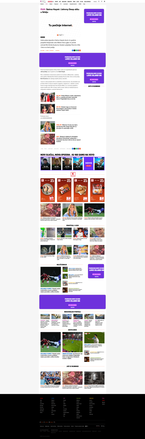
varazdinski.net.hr (72, 431)
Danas (41, 398)
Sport (56, 1)
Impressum (42, 426)
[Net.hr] (103, 426)
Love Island (66, 4)
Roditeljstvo (78, 412)
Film (46, 4)
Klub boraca (53, 403)
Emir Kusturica (62, 148)
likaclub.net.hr (53, 432)
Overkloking (91, 407)
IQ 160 (81, 1)
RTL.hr (41, 431)
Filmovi (45, 148)
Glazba (51, 4)
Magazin (64, 1)
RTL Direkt (41, 407)
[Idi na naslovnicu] (43, 2)
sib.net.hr (60, 431)
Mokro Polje (69, 148)
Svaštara (90, 410)
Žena (74, 1)
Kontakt (72, 426)
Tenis (52, 408)
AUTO (78, 1)
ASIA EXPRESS (87, 1)
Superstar (64, 410)
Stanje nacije (42, 408)
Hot (60, 1)
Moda (77, 408)
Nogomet (52, 400)
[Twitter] (74, 50)
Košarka (52, 407)
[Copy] (80, 50)
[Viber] (78, 50)
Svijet (41, 401)
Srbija (42, 148)
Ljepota (78, 405)
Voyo (84, 4)
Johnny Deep (56, 148)
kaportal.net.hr (65, 431)
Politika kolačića (60, 426)
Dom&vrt (78, 401)
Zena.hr (44, 431)
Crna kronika (42, 403)
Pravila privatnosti (67, 426)
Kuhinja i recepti (79, 403)
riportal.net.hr (78, 431)
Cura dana (90, 401)
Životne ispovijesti (79, 416)
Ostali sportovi (53, 410)
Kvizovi (90, 412)
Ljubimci (78, 407)
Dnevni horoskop (92, 403)
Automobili (78, 417)
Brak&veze (78, 400)
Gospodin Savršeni (73, 4)
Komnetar (90, 405)
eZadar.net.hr (94, 431)
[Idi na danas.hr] (51, 1)
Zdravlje (78, 414)
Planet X (90, 408)
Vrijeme (41, 412)
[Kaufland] (72, 174)
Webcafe (69, 1)
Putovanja (78, 410)
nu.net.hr (99, 431)
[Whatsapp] (76, 50)
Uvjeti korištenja (53, 426)
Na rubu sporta (53, 405)
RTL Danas (41, 405)
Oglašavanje (47, 426)
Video (103, 400)
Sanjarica (103, 404)
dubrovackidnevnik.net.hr (86, 431)
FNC (52, 412)
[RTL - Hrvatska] (98, 426)
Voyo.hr (48, 431)
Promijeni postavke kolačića (79, 426)
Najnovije (103, 402)
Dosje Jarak (42, 410)
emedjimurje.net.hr (54, 431)
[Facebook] (72, 50)
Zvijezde (42, 4)
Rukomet (52, 401)
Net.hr (52, 50)
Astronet (90, 400)
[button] (42, 158)
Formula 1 (52, 414)
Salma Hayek (50, 148)
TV (60, 4)
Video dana (91, 414)
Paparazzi (56, 4)
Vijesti (41, 400)
